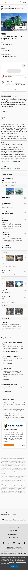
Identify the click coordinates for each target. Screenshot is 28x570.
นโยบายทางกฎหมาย (18, 547)
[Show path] (7, 6)
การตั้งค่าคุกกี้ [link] (20, 548)
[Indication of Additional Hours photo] (24, 233)
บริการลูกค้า (9, 76)
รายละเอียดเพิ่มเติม (7, 363)
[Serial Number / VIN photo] (24, 203)
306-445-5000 (7, 391)
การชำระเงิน (6, 379)
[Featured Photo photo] (24, 198)
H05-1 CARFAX (8, 247)
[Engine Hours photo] (24, 290)
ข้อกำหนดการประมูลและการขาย (10, 351)
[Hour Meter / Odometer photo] (24, 219)
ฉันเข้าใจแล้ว (14, 566)
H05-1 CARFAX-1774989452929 (11, 168)
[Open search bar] (20, 2)
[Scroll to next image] (25, 191)
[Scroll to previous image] (2, 191)
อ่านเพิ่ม (23, 445)
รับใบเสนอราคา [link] (9, 445)
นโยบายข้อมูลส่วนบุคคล (9, 547)
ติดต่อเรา (23, 520)
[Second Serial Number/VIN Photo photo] (24, 212)
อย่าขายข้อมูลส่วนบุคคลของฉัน (10, 548)
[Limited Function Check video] (24, 271)
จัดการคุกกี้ (11, 562)
